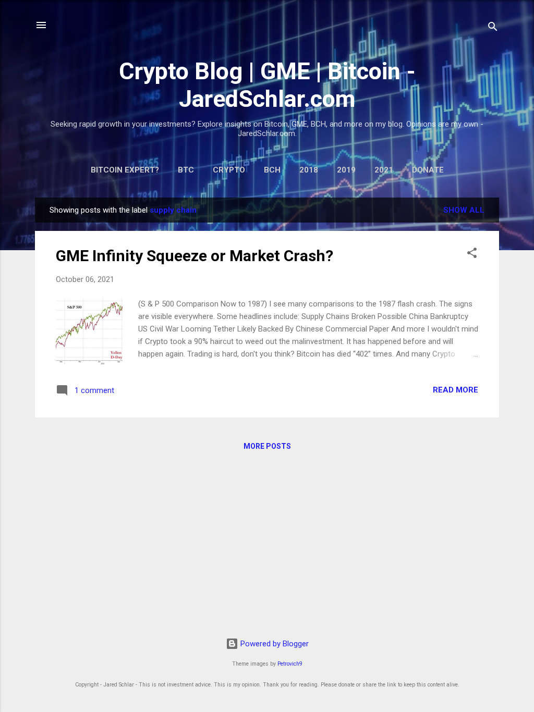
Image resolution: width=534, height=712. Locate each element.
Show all (463, 210)
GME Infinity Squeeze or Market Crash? (194, 256)
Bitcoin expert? (125, 170)
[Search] (493, 28)
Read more (455, 390)
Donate (428, 170)
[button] (472, 255)
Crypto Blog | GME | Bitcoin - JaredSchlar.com (267, 85)
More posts (267, 446)
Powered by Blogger (273, 643)
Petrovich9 (289, 663)
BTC (186, 170)
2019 (346, 170)
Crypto (229, 170)
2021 (383, 170)
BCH (272, 170)
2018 (308, 170)
